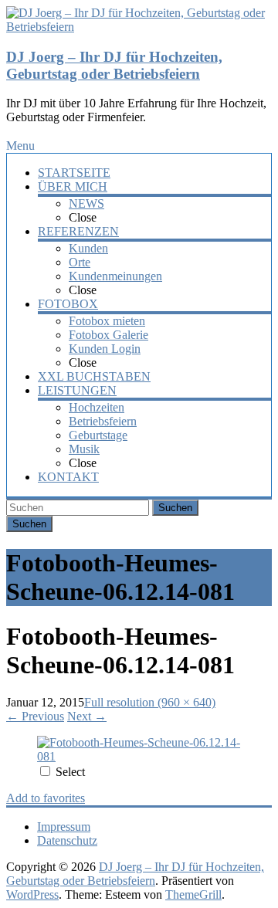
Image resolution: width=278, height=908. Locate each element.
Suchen (175, 507)
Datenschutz (67, 840)
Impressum (63, 826)
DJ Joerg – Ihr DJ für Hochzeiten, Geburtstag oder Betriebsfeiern (114, 65)
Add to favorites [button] (45, 798)
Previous (35, 716)
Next (87, 716)
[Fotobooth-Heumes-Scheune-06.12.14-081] (139, 756)
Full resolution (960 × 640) (149, 702)
